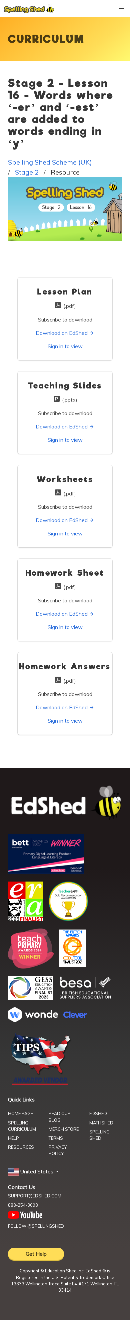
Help (13, 1138)
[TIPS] (40, 1084)
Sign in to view (65, 346)
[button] (34, 1171)
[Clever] (75, 1015)
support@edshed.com (34, 1195)
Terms (56, 1138)
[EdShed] (65, 803)
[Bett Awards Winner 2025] (46, 872)
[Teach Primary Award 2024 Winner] (31, 966)
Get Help (36, 1253)
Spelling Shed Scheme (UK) (50, 162)
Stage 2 (27, 172)
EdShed (98, 1113)
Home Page (20, 1113)
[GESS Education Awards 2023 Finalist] (30, 997)
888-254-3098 (23, 1205)
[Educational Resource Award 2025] (25, 919)
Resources (21, 1147)
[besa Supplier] (85, 997)
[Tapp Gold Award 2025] (68, 919)
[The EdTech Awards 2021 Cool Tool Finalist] (72, 965)
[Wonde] (33, 1020)
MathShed (101, 1122)
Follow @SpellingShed (36, 1226)
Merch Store (64, 1129)
